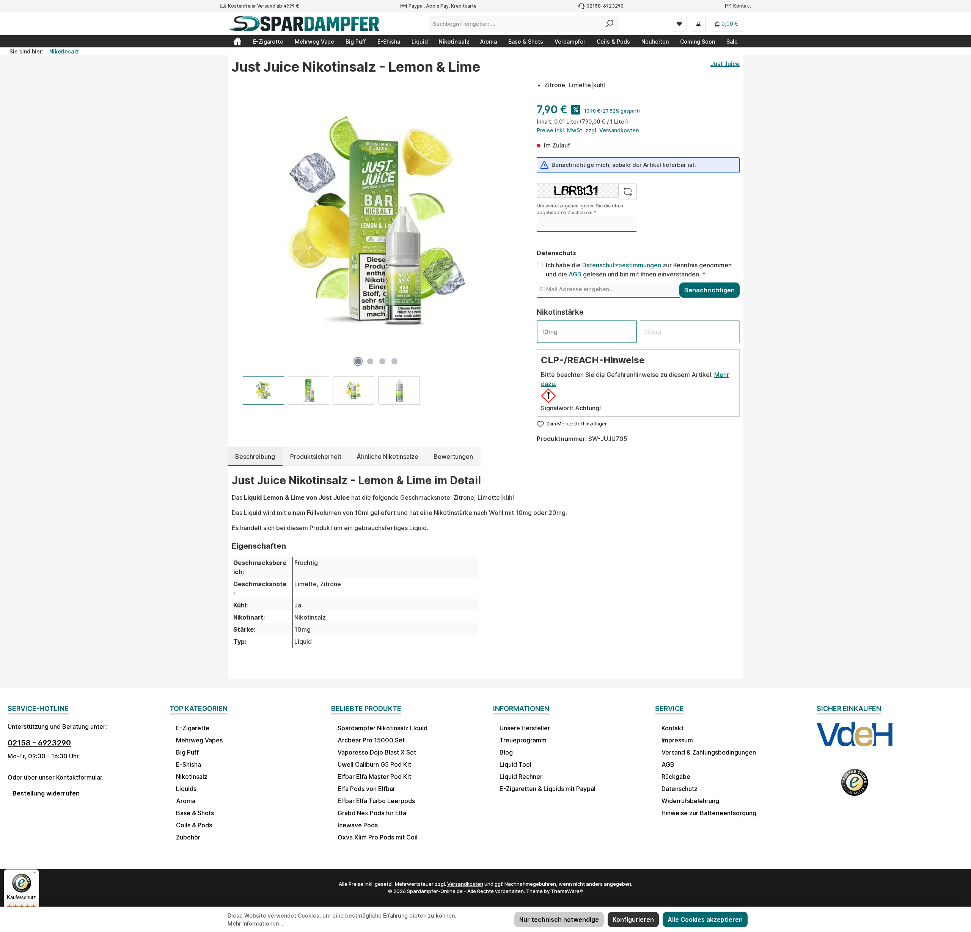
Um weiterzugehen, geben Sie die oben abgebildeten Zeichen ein (580, 209)
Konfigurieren (633, 919)
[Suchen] (610, 23)
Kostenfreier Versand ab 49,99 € (263, 6)
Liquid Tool (515, 764)
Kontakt (742, 6)
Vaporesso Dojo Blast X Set (377, 752)
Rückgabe (675, 776)
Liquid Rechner (521, 776)
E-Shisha (188, 764)
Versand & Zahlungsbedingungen (708, 752)
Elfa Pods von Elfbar (366, 788)
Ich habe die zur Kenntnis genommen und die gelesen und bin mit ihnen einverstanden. (639, 269)
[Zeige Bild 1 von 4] (358, 361)
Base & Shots (195, 813)
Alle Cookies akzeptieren (705, 919)
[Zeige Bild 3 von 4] (382, 361)
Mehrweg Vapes (199, 740)
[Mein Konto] (698, 23)
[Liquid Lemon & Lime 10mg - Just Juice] (376, 225)
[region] (376, 242)
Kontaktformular (79, 777)
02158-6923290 (605, 6)
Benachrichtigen (709, 290)
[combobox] (515, 23)
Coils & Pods (194, 825)
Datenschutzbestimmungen (621, 265)
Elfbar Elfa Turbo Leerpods (376, 801)
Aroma (185, 801)
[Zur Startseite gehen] (303, 23)
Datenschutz (679, 788)
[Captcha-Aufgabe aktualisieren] (628, 191)
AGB (575, 274)
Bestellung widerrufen (46, 793)
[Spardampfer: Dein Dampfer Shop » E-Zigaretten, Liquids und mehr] (237, 41)
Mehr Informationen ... (256, 923)
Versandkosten (465, 884)
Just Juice (725, 63)
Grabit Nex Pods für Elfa (372, 813)
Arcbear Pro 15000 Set (371, 740)
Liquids (186, 788)
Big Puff (187, 752)
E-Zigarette (192, 728)
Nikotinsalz (191, 776)
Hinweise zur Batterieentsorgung (708, 813)
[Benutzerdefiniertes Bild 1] (854, 741)
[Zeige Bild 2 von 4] (370, 361)
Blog (506, 752)
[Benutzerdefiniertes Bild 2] (854, 787)
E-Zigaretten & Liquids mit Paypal (547, 788)
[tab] (255, 456)
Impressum (677, 740)
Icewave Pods (358, 825)
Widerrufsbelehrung (690, 801)
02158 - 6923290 (39, 742)
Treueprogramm (523, 740)
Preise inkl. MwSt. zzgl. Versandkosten (588, 130)
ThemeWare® (567, 891)
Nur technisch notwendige (559, 919)
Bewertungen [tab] (453, 456)
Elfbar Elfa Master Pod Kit (374, 776)
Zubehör (188, 837)
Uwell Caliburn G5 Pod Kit (374, 764)
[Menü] (34, 874)
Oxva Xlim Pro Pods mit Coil (378, 837)
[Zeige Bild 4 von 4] (394, 361)
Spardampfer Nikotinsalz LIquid (382, 728)
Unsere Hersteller (525, 728)
